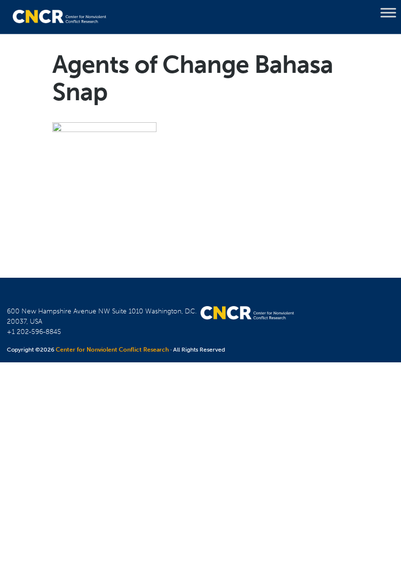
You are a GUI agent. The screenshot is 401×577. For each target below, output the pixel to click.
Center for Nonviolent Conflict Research (112, 349)
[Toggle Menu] (388, 12)
